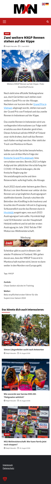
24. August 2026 (24, 401)
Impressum (8, 465)
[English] (43, 3)
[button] (4, 21)
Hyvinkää (9, 212)
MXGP (7, 33)
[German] (47, 3)
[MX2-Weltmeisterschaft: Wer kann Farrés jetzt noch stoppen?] (25, 422)
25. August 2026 (24, 353)
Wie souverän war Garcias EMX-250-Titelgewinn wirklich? (20, 396)
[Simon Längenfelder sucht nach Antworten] (25, 330)
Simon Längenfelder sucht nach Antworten (24, 349)
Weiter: (21, 295)
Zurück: (19, 284)
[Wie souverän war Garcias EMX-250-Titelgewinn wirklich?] (25, 374)
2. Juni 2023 (24, 46)
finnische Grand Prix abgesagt (19, 157)
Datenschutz (8, 468)
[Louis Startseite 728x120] (25, 242)
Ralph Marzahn (11, 46)
